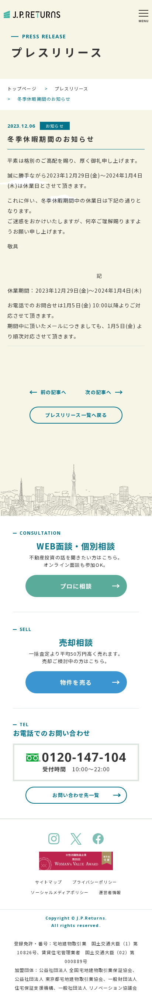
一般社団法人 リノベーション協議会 (97, 987)
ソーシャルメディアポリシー (60, 892)
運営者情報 (110, 892)
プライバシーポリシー (94, 882)
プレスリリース (71, 88)
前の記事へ (54, 392)
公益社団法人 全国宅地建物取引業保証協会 (85, 970)
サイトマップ (48, 882)
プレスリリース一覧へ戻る (76, 414)
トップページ (22, 88)
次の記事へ (98, 392)
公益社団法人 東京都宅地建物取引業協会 (59, 979)
